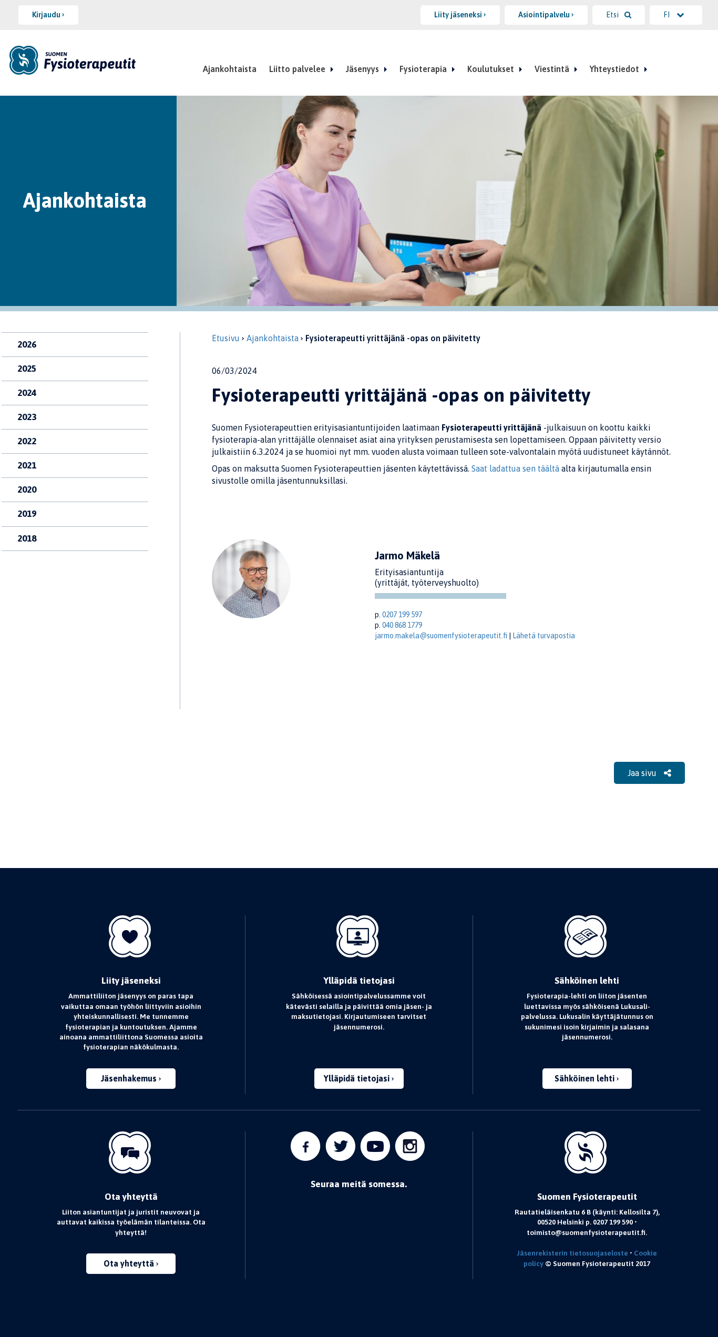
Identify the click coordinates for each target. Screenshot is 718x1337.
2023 (26, 417)
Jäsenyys (362, 69)
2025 (26, 368)
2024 (26, 392)
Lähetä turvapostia (543, 635)
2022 (26, 441)
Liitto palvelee (297, 69)
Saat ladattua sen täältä (515, 468)
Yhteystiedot (614, 69)
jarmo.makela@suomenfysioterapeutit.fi (441, 635)
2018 (26, 538)
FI (667, 15)
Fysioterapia (423, 69)
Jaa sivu (643, 773)
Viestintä (552, 69)
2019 (26, 513)
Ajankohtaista (230, 69)
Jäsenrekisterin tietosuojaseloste (572, 1253)
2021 (26, 465)
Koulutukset (490, 69)
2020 (26, 489)
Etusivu (226, 338)
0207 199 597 (402, 614)
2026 (26, 344)
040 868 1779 (402, 625)
